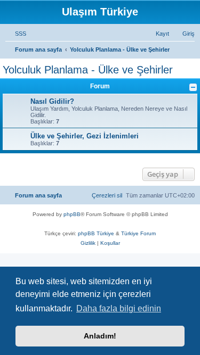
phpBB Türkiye (96, 233)
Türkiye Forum (138, 233)
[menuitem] (15, 33)
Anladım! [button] (100, 336)
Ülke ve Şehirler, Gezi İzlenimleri (84, 136)
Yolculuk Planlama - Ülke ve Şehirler (88, 70)
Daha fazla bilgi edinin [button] (118, 308)
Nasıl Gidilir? (52, 101)
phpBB (72, 214)
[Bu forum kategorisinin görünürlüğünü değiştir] (193, 87)
